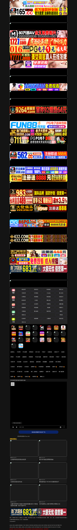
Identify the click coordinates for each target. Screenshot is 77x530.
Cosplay (48, 293)
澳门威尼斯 (61, 371)
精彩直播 (51, 357)
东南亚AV (61, 296)
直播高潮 (45, 357)
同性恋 (61, 314)
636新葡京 (41, 366)
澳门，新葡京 (34, 371)
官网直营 (31, 352)
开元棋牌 (25, 352)
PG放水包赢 (38, 357)
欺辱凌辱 (24, 300)
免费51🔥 (54, 366)
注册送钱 (50, 352)
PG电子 (43, 352)
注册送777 (56, 352)
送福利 (62, 352)
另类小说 (24, 322)
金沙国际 (26, 371)
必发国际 (51, 361)
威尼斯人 (13, 352)
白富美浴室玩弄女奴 (16, 482)
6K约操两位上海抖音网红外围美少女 (49, 504)
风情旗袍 (24, 307)
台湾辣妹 (24, 296)
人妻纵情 (49, 318)
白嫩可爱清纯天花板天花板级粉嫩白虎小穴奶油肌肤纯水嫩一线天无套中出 (24, 504)
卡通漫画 (24, 311)
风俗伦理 (61, 318)
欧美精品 (49, 289)
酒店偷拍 (64, 357)
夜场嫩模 (45, 361)
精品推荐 (24, 289)
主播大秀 (13, 361)
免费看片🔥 (33, 366)
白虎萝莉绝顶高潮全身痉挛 (18, 459)
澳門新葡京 (19, 366)
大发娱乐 (13, 366)
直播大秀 (54, 371)
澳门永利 (37, 352)
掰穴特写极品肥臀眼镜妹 (46, 459)
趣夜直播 (38, 361)
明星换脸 (36, 307)
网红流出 (49, 300)
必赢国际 (24, 357)
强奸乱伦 (36, 289)
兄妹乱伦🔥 (27, 376)
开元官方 (13, 371)
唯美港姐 (49, 296)
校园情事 (36, 318)
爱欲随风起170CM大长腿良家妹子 (49, 482)
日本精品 (36, 293)
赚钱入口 (42, 376)
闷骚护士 (61, 307)
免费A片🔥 (20, 376)
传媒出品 (24, 314)
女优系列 (36, 304)
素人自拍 (61, 293)
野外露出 (61, 300)
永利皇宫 (26, 366)
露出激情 (36, 311)
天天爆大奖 (19, 371)
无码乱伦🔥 (62, 366)
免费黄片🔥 (35, 376)
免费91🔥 (13, 376)
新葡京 (12, 357)
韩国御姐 (36, 296)
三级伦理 (24, 293)
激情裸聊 (48, 366)
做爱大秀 (48, 371)
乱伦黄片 (25, 361)
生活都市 (24, 318)
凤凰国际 (31, 357)
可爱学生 (49, 304)
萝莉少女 (61, 289)
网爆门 (61, 311)
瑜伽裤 (48, 307)
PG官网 (19, 352)
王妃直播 (19, 361)
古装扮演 (24, 304)
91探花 (36, 300)
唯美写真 (49, 311)
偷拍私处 (32, 361)
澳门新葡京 (58, 361)
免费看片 (41, 371)
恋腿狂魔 (61, 304)
